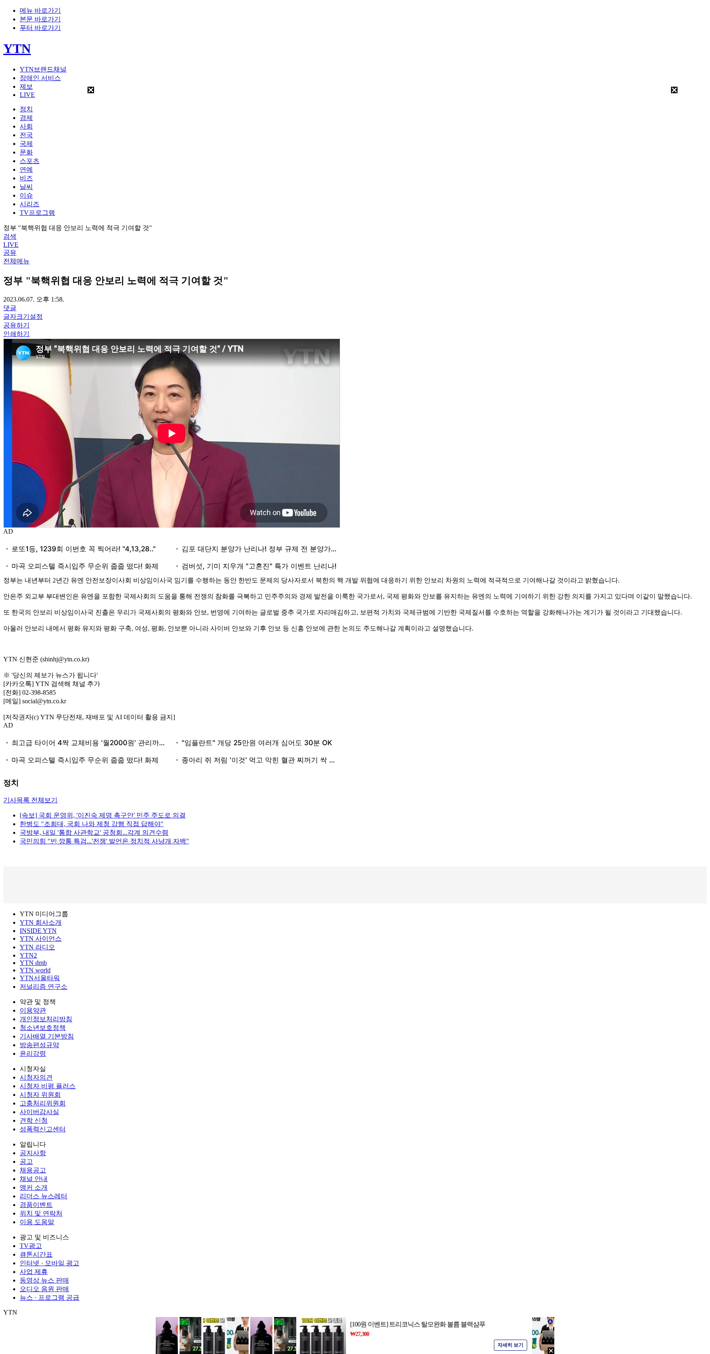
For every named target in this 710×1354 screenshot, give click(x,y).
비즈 (26, 178)
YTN (17, 48)
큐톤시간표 (36, 1254)
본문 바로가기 (40, 19)
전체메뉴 (16, 261)
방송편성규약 (39, 1044)
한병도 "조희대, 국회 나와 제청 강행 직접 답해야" (92, 823)
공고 (26, 1161)
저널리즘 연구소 (43, 986)
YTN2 (28, 955)
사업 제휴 (34, 1271)
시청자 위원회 (40, 1094)
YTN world (35, 970)
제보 (26, 86)
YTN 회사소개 (41, 922)
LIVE (27, 94)
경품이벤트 (36, 1204)
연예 (26, 169)
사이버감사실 (39, 1111)
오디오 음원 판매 (44, 1288)
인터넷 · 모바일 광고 (49, 1263)
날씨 (26, 186)
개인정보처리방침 (46, 1019)
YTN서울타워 (40, 977)
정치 (26, 109)
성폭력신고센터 (43, 1129)
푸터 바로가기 (40, 27)
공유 (9, 252)
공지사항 (33, 1152)
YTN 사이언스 (41, 938)
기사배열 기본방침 (47, 1036)
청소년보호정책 (43, 1027)
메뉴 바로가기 (40, 10)
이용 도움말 (37, 1221)
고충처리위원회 (43, 1103)
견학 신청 (34, 1120)
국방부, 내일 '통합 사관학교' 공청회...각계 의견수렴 (94, 832)
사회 (26, 126)
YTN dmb (33, 962)
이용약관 (33, 1010)
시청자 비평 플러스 (48, 1085)
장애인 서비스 (40, 77)
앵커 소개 (34, 1187)
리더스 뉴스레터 (43, 1196)
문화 (26, 152)
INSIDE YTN (38, 930)
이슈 (26, 195)
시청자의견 (36, 1077)
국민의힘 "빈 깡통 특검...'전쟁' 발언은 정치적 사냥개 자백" (104, 841)
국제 (26, 143)
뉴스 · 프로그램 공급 (49, 1297)
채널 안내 (34, 1178)
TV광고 (31, 1245)
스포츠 (29, 160)
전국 (26, 134)
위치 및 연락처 (41, 1213)
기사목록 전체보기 (30, 800)
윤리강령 (33, 1053)
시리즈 (29, 203)
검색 (9, 236)
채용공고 (33, 1170)
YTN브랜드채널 (43, 69)
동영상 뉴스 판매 (44, 1280)
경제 (26, 117)
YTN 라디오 (37, 947)
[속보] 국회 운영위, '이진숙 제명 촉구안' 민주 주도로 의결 (103, 815)
